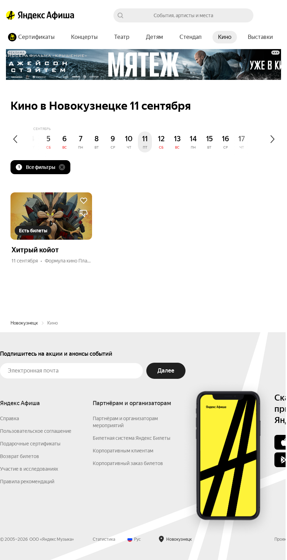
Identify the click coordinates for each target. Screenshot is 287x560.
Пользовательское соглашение (35, 431)
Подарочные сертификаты (30, 443)
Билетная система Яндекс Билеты (131, 438)
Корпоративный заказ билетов (128, 463)
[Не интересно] (83, 213)
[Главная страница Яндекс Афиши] (10, 15)
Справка (9, 418)
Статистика (104, 539)
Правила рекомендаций (27, 481)
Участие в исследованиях (29, 469)
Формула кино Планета (71, 261)
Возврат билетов (19, 456)
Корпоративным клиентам (123, 450)
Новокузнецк (24, 323)
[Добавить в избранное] (83, 201)
